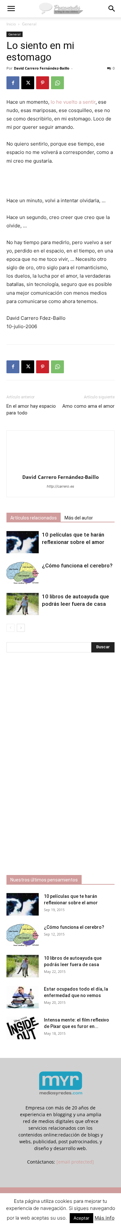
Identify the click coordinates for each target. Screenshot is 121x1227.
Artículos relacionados (33, 517)
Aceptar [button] (81, 1218)
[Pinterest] (42, 82)
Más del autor (79, 517)
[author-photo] (60, 468)
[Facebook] (12, 82)
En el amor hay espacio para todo (31, 409)
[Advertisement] (60, 182)
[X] (27, 82)
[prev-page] (10, 628)
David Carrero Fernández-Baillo (41, 68)
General (29, 24)
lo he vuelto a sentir (73, 102)
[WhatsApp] (57, 82)
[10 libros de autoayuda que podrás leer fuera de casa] (22, 604)
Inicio (11, 24)
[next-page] (21, 628)
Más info (105, 1218)
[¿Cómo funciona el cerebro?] (22, 573)
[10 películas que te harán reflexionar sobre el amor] (22, 542)
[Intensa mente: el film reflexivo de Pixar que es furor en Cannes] (22, 1028)
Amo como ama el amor (88, 406)
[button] (11, 8)
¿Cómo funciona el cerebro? (77, 565)
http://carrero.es (60, 486)
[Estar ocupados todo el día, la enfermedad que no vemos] (22, 997)
